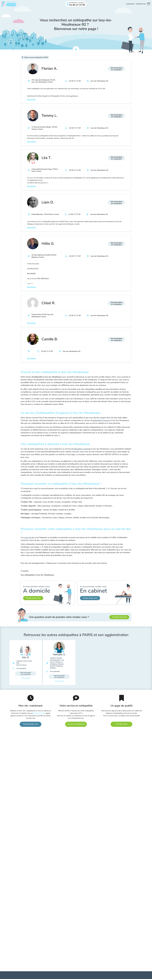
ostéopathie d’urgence (101, 420)
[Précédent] (8, 663)
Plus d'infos (31, 99)
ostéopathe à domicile (82, 449)
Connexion (130, 4)
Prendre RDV (141, 4)
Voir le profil (25, 678)
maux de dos (29, 537)
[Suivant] (144, 663)
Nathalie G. (59, 654)
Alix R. (25, 657)
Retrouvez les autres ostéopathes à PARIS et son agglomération (76, 634)
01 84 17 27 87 (75, 81)
